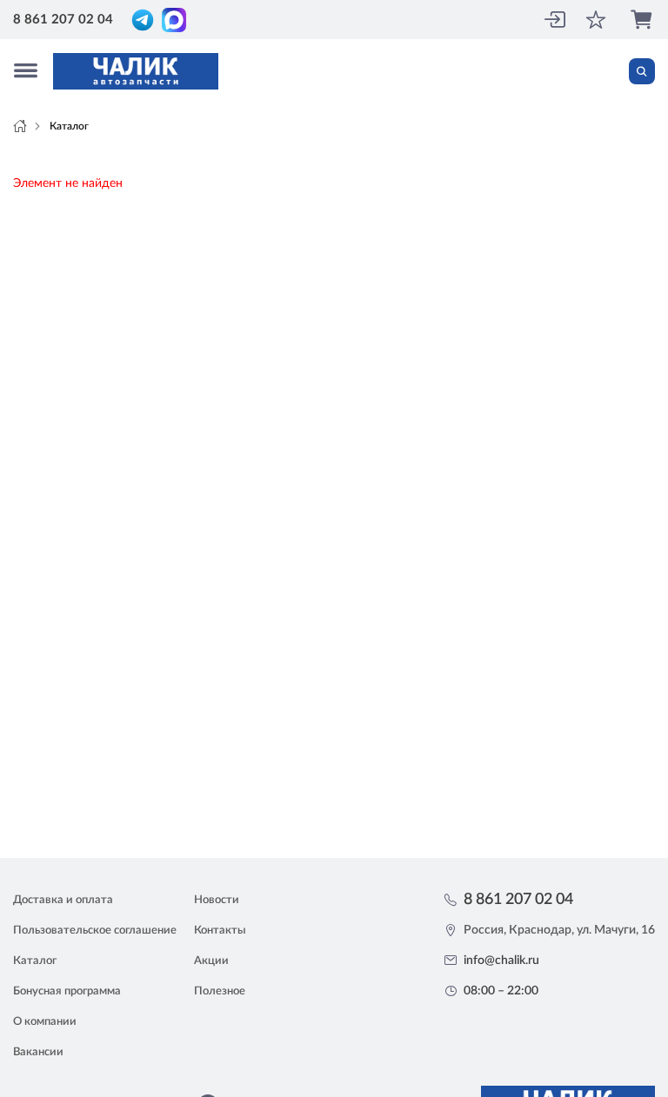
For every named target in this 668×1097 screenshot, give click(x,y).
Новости (216, 900)
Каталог (35, 961)
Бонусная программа (67, 991)
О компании (45, 1021)
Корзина (643, 20)
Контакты (220, 930)
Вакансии (38, 1052)
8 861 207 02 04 (63, 19)
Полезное (219, 991)
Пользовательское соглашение (95, 930)
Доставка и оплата (63, 900)
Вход (554, 20)
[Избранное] (597, 20)
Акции (211, 961)
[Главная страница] (20, 126)
